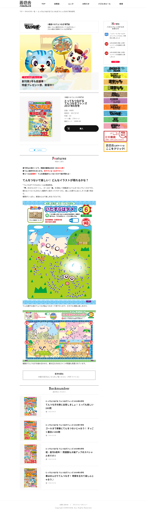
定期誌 (57, 4)
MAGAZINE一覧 (30, 11)
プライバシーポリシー (80, 504)
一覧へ (115, 62)
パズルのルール (104, 4)
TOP (44, 4)
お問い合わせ (64, 504)
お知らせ (86, 4)
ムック (71, 4)
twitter (39, 150)
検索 (121, 4)
